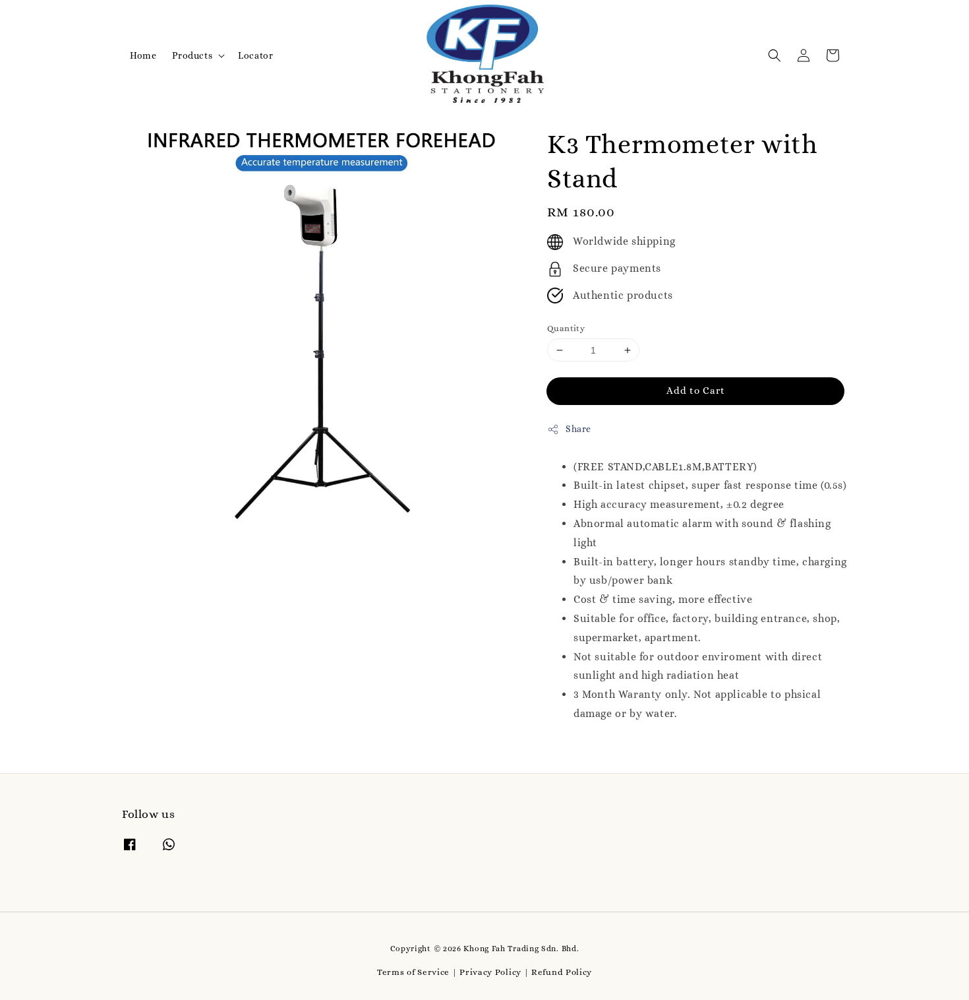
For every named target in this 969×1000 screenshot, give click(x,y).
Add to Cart (695, 390)
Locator (255, 55)
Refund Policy (561, 972)
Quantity (566, 328)
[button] (774, 55)
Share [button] (578, 428)
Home (143, 55)
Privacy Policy (490, 972)
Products (192, 55)
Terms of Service (413, 972)
